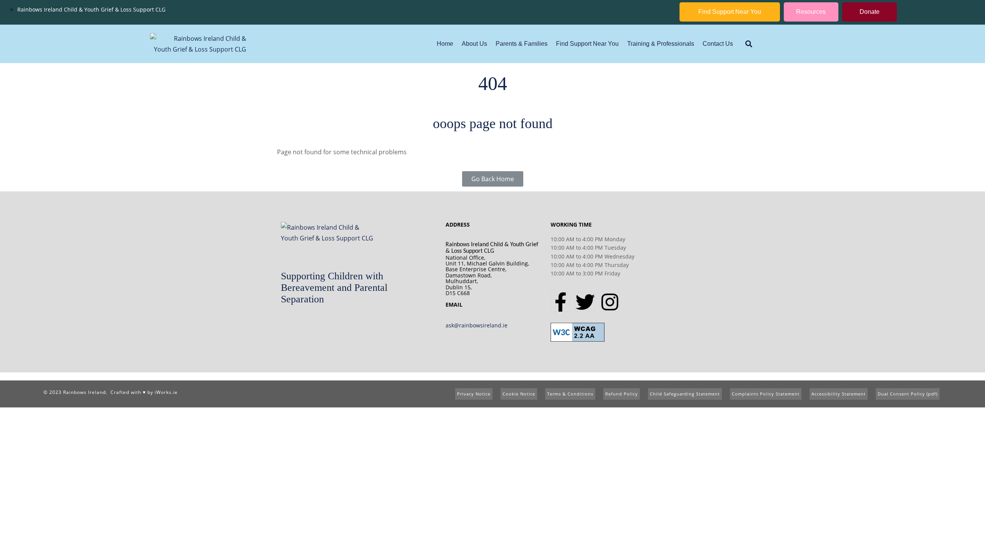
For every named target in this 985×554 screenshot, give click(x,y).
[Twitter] (585, 302)
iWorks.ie (166, 392)
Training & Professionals (660, 43)
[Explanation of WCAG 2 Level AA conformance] (577, 331)
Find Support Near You (587, 43)
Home (445, 43)
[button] (748, 44)
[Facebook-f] (561, 302)
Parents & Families (522, 43)
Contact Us (718, 43)
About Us (474, 43)
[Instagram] (610, 302)
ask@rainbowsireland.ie (477, 325)
